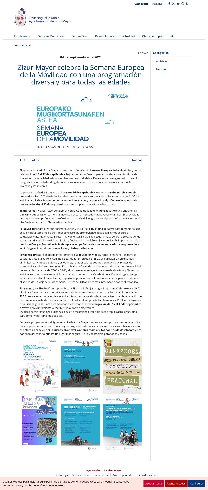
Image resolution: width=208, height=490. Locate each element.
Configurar (196, 483)
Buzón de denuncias (147, 475)
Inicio (16, 45)
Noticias (26, 45)
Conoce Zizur (80, 36)
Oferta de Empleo (152, 36)
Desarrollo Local (105, 36)
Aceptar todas (153, 483)
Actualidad (128, 36)
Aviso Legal (62, 475)
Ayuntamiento (22, 36)
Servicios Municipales (51, 36)
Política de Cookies (82, 475)
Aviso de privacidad (123, 475)
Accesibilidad (102, 475)
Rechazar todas (176, 483)
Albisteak (161, 61)
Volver (143, 53)
